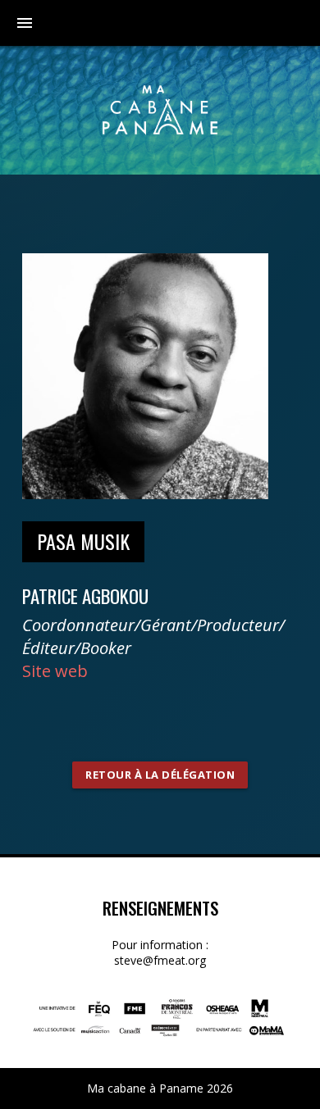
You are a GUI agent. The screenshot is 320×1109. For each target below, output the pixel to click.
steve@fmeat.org (160, 960)
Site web (55, 671)
